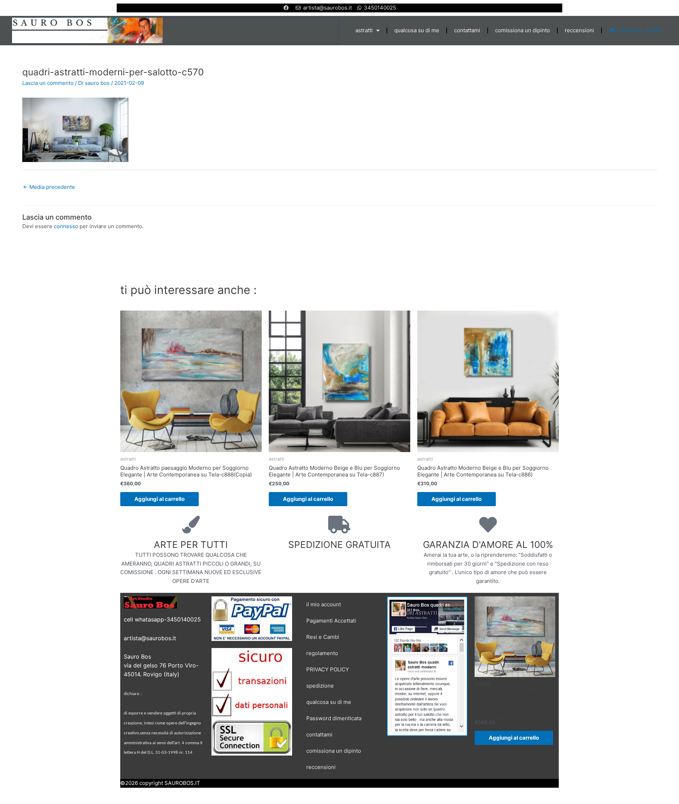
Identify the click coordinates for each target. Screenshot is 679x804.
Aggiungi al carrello (159, 499)
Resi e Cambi (322, 637)
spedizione (320, 685)
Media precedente (49, 187)
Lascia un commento (48, 83)
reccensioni (579, 30)
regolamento (322, 653)
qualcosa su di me (416, 30)
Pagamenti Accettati (331, 620)
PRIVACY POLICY (327, 669)
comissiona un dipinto (522, 30)
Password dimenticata (333, 718)
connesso (66, 226)
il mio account (323, 604)
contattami (467, 30)
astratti (364, 30)
